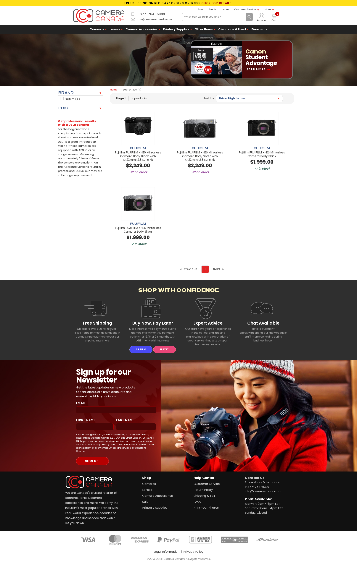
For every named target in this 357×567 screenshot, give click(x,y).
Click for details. (217, 3)
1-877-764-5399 (150, 14)
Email (81, 403)
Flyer (200, 9)
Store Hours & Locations (262, 482)
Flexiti (165, 349)
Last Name (125, 420)
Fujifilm (72, 99)
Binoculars (259, 29)
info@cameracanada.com (154, 19)
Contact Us (254, 477)
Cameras (97, 29)
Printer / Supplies (176, 29)
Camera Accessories (141, 29)
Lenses (115, 29)
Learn (225, 9)
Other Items (204, 29)
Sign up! (92, 461)
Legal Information (166, 552)
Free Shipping (97, 323)
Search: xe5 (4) (132, 89)
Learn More (255, 69)
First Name (85, 420)
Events (212, 9)
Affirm (141, 349)
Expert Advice (208, 323)
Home (114, 89)
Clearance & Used (232, 29)
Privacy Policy (193, 552)
